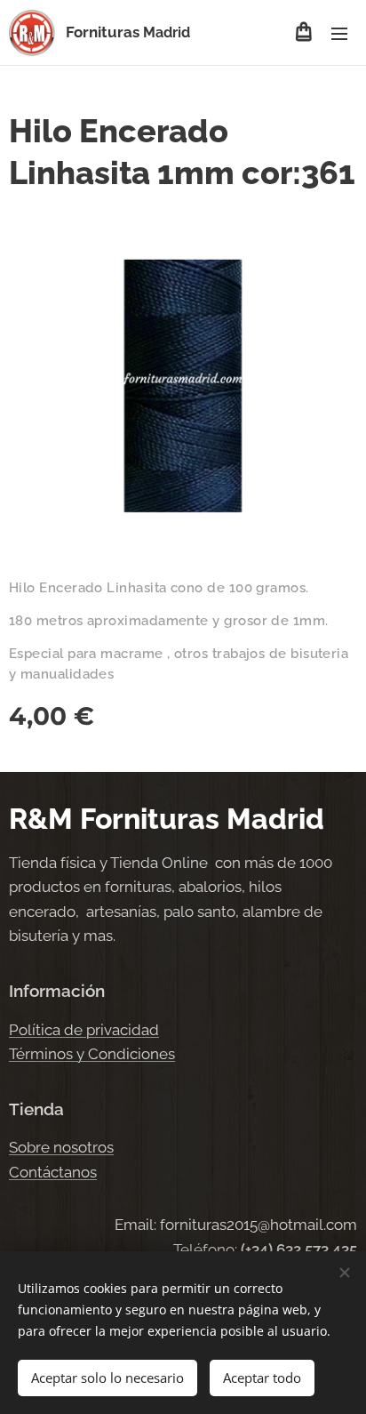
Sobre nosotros (61, 1147)
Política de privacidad (84, 1030)
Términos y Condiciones (92, 1054)
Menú (339, 33)
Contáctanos (53, 1172)
